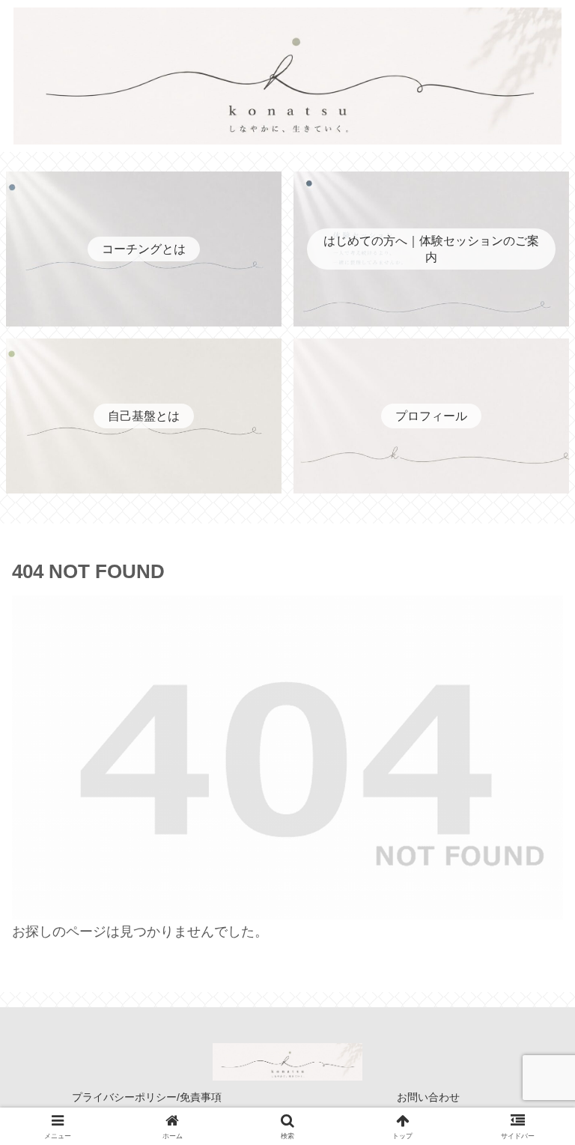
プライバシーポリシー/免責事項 (147, 1097)
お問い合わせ (428, 1097)
